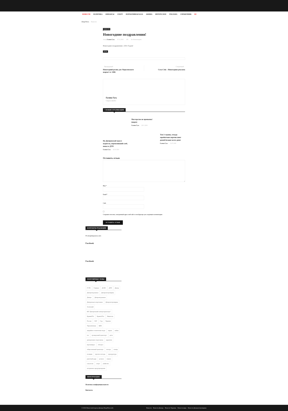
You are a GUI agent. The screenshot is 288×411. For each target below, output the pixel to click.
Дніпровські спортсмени (95, 302)
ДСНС (104, 288)
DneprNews (85, 22)
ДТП (110, 288)
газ (88, 335)
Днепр (117, 288)
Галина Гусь (111, 39)
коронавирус (91, 345)
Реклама (173, 14)
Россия (89, 321)
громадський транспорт (99, 335)
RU (195, 14)
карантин (109, 340)
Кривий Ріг (90, 316)
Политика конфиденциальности (97, 384)
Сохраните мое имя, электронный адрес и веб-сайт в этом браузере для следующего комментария (132, 214)
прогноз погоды (100, 354)
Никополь (110, 316)
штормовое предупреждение (96, 368)
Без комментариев (136, 39)
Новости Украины (170, 408)
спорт (98, 363)
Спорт (120, 14)
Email (105, 194)
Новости (86, 14)
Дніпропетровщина (112, 302)
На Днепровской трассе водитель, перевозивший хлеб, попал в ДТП (115, 143)
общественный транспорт (95, 349)
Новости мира (182, 408)
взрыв (110, 330)
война (116, 330)
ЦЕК (100, 326)
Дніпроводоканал (100, 297)
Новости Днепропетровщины (197, 408)
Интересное (160, 14)
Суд (101, 321)
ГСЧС (89, 288)
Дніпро (89, 297)
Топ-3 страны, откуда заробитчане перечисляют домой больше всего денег (170, 137)
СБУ (95, 321)
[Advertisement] (13, 51)
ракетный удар (91, 359)
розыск (101, 359)
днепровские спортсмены (95, 340)
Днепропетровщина (107, 293)
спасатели (90, 363)
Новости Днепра (158, 408)
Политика (97, 14)
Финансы (109, 14)
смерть (109, 359)
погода (108, 349)
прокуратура (112, 354)
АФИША (149, 14)
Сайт (104, 203)
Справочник (185, 14)
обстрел (100, 345)
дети (111, 335)
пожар (116, 349)
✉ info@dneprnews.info (93, 236)
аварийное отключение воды (96, 330)
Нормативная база (134, 14)
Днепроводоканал (92, 293)
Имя (105, 186)
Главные (96, 288)
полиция (89, 354)
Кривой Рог (100, 316)
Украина (108, 321)
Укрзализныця (91, 326)
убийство (106, 363)
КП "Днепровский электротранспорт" (99, 311)
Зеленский (90, 307)
